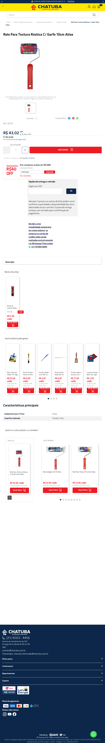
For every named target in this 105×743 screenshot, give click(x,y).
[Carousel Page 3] (54, 398)
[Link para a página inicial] (8, 22)
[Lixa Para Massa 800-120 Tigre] (92, 358)
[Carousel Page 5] (71, 499)
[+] (25, 150)
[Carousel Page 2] (51, 398)
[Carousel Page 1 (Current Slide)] (48, 398)
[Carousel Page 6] (74, 499)
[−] (6, 150)
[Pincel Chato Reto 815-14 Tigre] (60, 358)
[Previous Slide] (2, 1)
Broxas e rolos (61, 22)
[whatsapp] (77, 118)
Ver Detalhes (25, 176)
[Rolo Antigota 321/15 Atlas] (55, 458)
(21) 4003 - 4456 (18, 638)
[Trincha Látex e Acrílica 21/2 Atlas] (76, 358)
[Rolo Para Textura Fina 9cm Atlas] (85, 458)
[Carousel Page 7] (77, 499)
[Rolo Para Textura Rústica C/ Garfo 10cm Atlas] (19, 458)
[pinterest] (73, 118)
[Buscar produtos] (94, 15)
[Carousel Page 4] (56, 398)
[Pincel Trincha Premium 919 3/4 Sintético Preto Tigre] (28, 358)
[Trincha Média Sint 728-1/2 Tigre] (44, 358)
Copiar (49, 172)
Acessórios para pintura (44, 22)
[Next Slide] (103, 1)
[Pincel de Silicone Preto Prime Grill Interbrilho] (12, 291)
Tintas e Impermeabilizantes (23, 22)
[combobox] (52, 15)
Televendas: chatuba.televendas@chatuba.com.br (25, 654)
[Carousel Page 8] (79, 499)
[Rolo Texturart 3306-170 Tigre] (12, 358)
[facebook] (69, 118)
